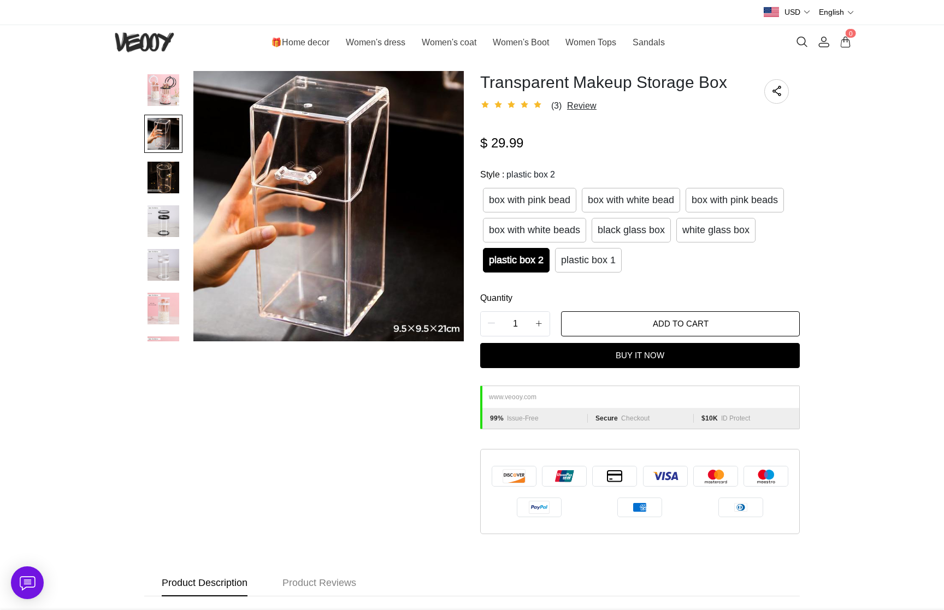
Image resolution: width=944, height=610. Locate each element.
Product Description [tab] (204, 582)
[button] (797, 12)
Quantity (496, 298)
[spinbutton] (515, 323)
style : (517, 174)
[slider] (513, 104)
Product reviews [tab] (319, 582)
